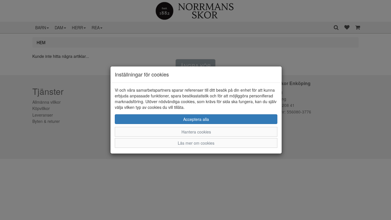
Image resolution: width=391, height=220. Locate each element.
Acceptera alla (196, 119)
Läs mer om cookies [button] (196, 143)
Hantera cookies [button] (196, 132)
